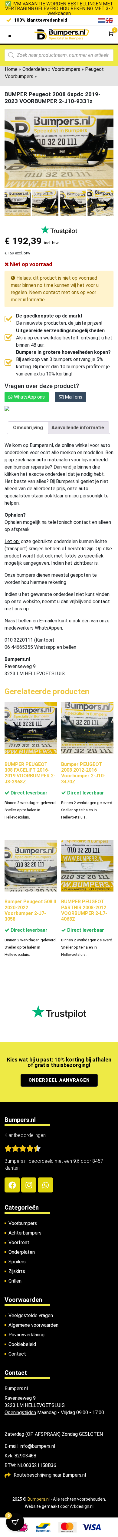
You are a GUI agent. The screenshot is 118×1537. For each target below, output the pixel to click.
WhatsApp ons (29, 397)
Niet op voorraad (30, 264)
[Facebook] (12, 1184)
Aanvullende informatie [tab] (77, 427)
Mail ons (73, 397)
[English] (109, 20)
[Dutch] (102, 20)
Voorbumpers (66, 69)
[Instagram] (28, 1184)
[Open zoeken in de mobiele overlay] (59, 55)
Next (106, 206)
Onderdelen (34, 69)
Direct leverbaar (28, 793)
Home (11, 69)
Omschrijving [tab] (28, 427)
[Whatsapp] (45, 1184)
